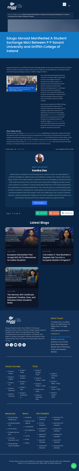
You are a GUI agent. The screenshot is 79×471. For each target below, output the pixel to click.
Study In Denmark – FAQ (39, 397)
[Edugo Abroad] (15, 6)
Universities (29, 426)
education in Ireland (57, 121)
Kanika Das (20, 149)
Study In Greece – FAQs (54, 395)
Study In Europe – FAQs (38, 372)
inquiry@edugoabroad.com (60, 330)
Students (28, 417)
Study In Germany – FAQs (54, 376)
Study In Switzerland (23, 395)
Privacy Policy (14, 461)
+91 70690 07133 (61, 324)
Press (19, 14)
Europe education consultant (33, 133)
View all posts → (39, 203)
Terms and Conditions (27, 461)
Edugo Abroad (53, 115)
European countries (39, 137)
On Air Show (12, 429)
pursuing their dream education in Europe (38, 141)
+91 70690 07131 (56, 322)
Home (10, 14)
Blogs (15, 14)
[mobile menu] (64, 4)
